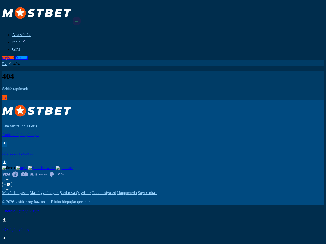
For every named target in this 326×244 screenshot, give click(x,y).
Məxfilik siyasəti (15, 193)
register (8, 58)
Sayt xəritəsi (147, 193)
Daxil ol (21, 58)
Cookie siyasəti (104, 193)
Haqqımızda (127, 193)
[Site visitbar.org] (37, 23)
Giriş (16, 49)
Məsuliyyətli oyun (44, 193)
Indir (16, 42)
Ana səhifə (21, 35)
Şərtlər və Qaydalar (75, 193)
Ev (4, 64)
